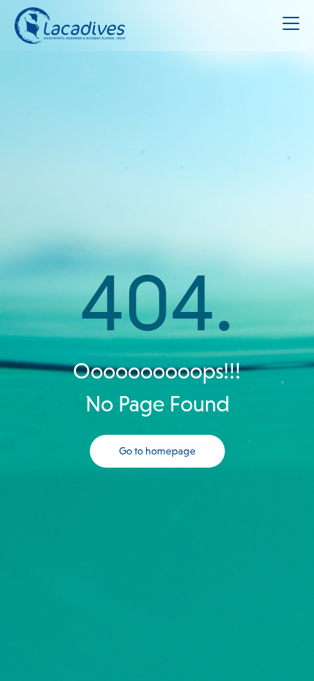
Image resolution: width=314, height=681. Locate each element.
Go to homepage (157, 451)
